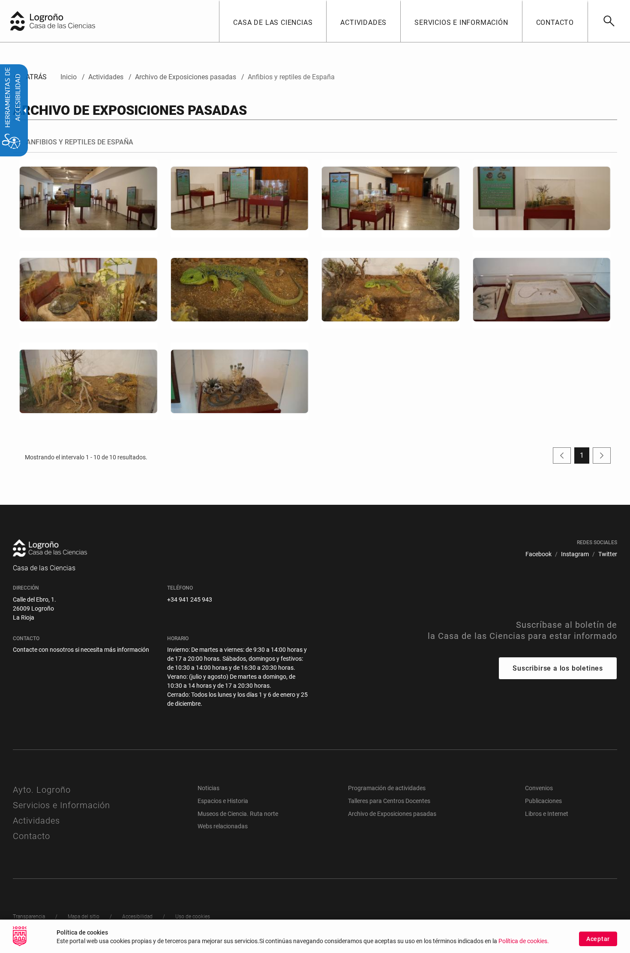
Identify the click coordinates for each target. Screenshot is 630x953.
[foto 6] (240, 290)
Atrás (30, 77)
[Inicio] (70, 20)
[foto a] (240, 381)
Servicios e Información (61, 805)
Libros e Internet (546, 813)
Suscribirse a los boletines (558, 668)
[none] (17, 21)
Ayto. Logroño (42, 790)
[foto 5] (88, 290)
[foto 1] (88, 198)
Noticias (208, 788)
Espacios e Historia (223, 800)
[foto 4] (542, 198)
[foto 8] (542, 290)
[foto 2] (240, 198)
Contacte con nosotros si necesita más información (81, 649)
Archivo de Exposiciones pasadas (392, 813)
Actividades (36, 820)
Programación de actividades (387, 788)
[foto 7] (390, 290)
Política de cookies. (523, 941)
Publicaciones (543, 800)
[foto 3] (390, 198)
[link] (609, 21)
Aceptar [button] (598, 938)
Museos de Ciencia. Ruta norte (238, 813)
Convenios (539, 788)
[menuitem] (272, 21)
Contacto (31, 836)
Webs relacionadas (223, 826)
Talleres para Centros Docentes (389, 800)
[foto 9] (88, 381)
